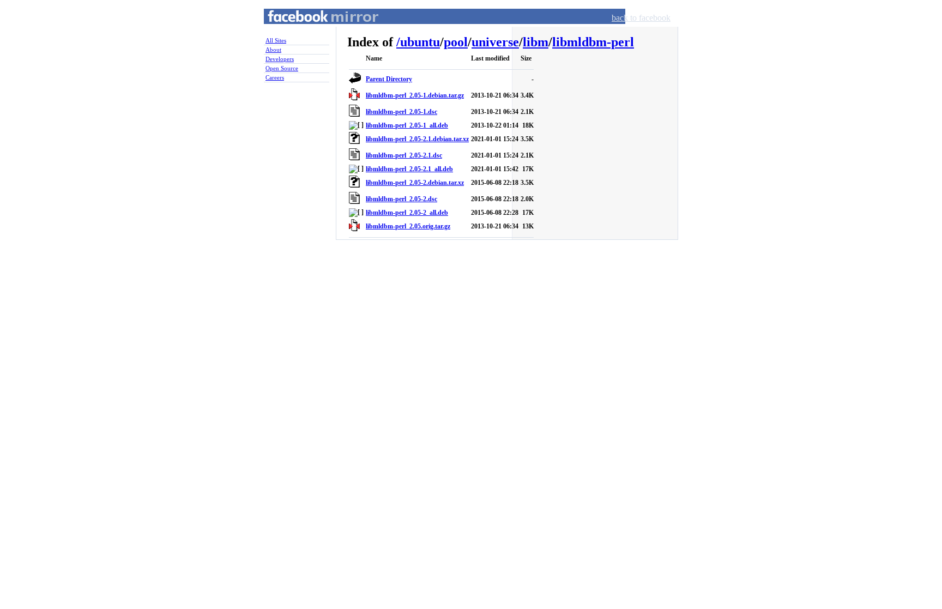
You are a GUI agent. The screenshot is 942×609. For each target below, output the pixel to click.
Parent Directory (389, 79)
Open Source (281, 68)
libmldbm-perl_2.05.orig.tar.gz (408, 226)
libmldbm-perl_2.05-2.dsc (401, 199)
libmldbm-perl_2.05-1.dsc (401, 112)
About (273, 49)
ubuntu (420, 42)
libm (535, 42)
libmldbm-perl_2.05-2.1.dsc (404, 155)
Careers (274, 77)
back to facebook (641, 17)
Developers (279, 59)
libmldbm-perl (593, 42)
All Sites (275, 40)
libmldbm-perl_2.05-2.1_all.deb (409, 169)
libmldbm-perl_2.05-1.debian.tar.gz (415, 95)
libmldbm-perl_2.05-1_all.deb (407, 125)
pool (456, 42)
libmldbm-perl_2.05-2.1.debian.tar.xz (417, 139)
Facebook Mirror (313, 29)
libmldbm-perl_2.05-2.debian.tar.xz (415, 182)
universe (495, 42)
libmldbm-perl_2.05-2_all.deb (407, 212)
